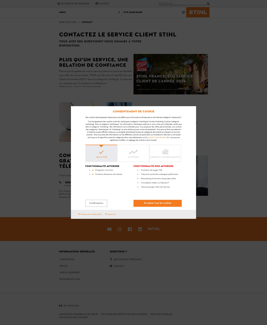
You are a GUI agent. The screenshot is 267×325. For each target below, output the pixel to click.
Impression (111, 214)
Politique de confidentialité (91, 214)
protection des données (156, 137)
